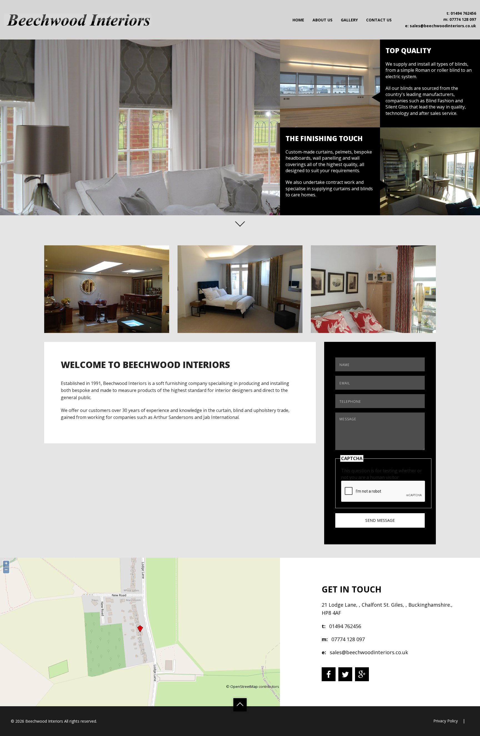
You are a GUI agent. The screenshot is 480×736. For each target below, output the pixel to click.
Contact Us (379, 20)
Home (298, 20)
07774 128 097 (462, 19)
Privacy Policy (445, 720)
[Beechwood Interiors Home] (77, 19)
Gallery (349, 20)
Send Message (380, 520)
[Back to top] (240, 705)
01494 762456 (463, 13)
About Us (322, 20)
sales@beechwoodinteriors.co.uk (443, 25)
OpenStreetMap (244, 686)
